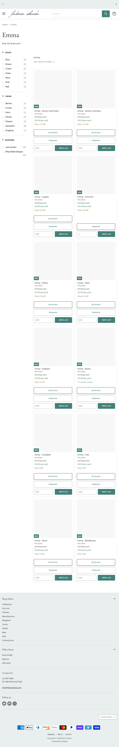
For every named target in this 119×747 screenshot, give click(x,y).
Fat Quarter (53, 140)
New (4, 632)
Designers (6, 620)
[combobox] (77, 13)
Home (5, 24)
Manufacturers (8, 616)
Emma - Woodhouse (86, 540)
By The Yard (53, 132)
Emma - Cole (83, 454)
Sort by (37, 57)
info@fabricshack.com (11, 687)
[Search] (106, 13)
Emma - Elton (83, 282)
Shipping (50, 734)
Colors (5, 624)
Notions (5, 659)
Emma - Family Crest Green (47, 111)
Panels (5, 628)
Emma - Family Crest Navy (89, 111)
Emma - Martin (84, 368)
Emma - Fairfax (41, 282)
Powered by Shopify (59, 741)
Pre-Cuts (6, 608)
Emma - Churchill (85, 196)
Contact (68, 734)
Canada (106, 717)
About (60, 734)
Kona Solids (7, 655)
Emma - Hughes (42, 196)
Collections (7, 604)
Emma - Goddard (42, 368)
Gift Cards (6, 663)
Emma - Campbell (43, 454)
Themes (5, 612)
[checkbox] (16, 59)
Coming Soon (8, 640)
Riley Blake (39, 114)
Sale (4, 636)
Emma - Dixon (41, 540)
